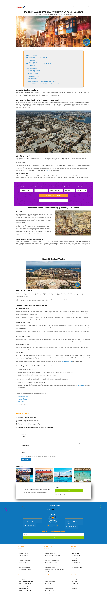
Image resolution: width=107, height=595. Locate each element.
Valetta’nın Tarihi (29, 59)
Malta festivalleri (81, 385)
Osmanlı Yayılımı (31, 60)
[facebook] (48, 525)
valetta (75, 48)
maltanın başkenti (68, 48)
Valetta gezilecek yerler (23, 396)
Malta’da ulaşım (21, 398)
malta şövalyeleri (62, 48)
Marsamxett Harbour (32, 78)
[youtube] (54, 525)
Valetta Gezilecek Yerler (67, 361)
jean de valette (46, 48)
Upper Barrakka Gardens (33, 76)
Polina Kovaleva (21, 409)
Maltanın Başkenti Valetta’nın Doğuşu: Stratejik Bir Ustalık (38, 63)
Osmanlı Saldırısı (31, 65)
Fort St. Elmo (31, 79)
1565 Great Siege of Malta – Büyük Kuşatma (37, 67)
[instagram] (51, 525)
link (66, 293)
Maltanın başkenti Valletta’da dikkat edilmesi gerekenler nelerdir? (42, 81)
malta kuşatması (56, 48)
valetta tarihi (79, 48)
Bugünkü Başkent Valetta (31, 68)
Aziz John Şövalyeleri (32, 62)
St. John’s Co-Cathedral (33, 73)
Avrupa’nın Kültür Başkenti (34, 70)
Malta (48, 170)
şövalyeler (72, 48)
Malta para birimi (21, 401)
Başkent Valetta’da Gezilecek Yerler (33, 71)
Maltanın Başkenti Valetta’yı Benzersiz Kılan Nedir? (37, 57)
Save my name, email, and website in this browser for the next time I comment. (39, 456)
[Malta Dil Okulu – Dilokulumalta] (21, 6)
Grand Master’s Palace (33, 75)
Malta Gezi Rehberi (39, 48)
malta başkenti (51, 48)
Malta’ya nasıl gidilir (22, 399)
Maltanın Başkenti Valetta (31, 55)
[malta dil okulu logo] (53, 514)
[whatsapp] (57, 525)
